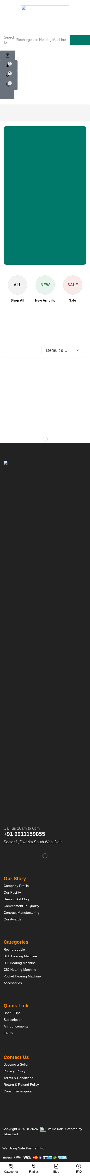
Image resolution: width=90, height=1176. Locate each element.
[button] (7, 56)
